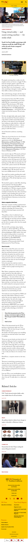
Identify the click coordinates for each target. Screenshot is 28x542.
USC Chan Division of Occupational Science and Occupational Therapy (13, 144)
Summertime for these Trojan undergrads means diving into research (12, 448)
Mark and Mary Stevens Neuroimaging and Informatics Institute (14, 146)
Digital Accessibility (14, 536)
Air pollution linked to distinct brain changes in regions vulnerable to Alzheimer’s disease (14, 421)
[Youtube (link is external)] (18, 499)
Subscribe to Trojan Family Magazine (20, 513)
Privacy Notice (14, 531)
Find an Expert (4, 522)
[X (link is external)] (15, 540)
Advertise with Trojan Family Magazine (19, 516)
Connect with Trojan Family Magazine (20, 510)
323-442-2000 (14, 490)
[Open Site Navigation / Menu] (22, 2)
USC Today (14, 5)
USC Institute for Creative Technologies (13, 109)
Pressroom (3, 529)
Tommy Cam (14, 493)
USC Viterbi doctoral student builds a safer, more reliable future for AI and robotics (13, 394)
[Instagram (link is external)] (14, 499)
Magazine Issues (17, 507)
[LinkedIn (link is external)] (18, 540)
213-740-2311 (14, 486)
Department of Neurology (12, 149)
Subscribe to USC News (6, 504)
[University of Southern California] (4, 2)
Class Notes (16, 504)
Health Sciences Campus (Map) (14, 489)
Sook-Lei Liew (5, 101)
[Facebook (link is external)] (7, 499)
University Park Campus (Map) (14, 485)
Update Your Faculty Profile (7, 526)
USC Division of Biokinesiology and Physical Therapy (12, 141)
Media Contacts (4, 524)
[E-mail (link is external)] (21, 540)
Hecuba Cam (14, 495)
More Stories (5, 472)
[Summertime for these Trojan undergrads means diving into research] (14, 461)
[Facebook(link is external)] (11, 540)
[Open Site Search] (26, 2)
